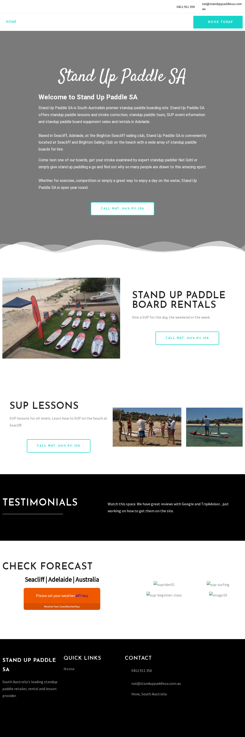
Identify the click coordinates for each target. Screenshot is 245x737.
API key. (82, 595)
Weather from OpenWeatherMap (62, 606)
